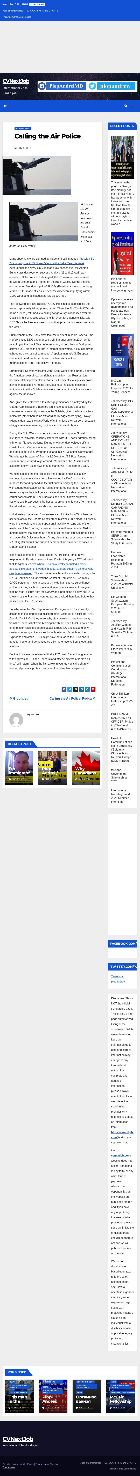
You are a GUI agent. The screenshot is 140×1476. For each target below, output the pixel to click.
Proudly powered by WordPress (18, 1464)
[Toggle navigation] (133, 106)
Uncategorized (23, 129)
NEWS (12, 1382)
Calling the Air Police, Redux (71, 698)
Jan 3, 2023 (119, 1408)
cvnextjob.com (120, 1155)
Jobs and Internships (13, 10)
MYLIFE (35, 714)
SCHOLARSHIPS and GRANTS (42, 10)
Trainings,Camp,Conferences (17, 17)
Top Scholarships (18, 1392)
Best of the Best (85, 1382)
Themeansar (9, 1467)
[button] (125, 105)
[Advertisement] (70, 47)
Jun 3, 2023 (18, 1408)
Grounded (20, 698)
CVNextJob (16, 81)
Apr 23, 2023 (52, 1408)
